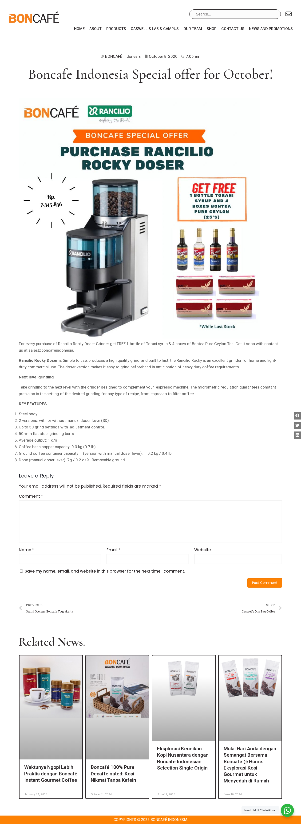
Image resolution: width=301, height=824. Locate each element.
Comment (31, 496)
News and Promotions (271, 29)
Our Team (192, 29)
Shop (212, 29)
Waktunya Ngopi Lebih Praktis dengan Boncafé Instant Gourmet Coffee (50, 773)
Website (202, 550)
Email (114, 550)
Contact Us (232, 29)
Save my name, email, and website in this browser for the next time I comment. (105, 571)
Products (116, 29)
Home (79, 29)
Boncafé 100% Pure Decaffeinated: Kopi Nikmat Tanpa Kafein (113, 773)
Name (26, 550)
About (95, 29)
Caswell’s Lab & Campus (155, 29)
